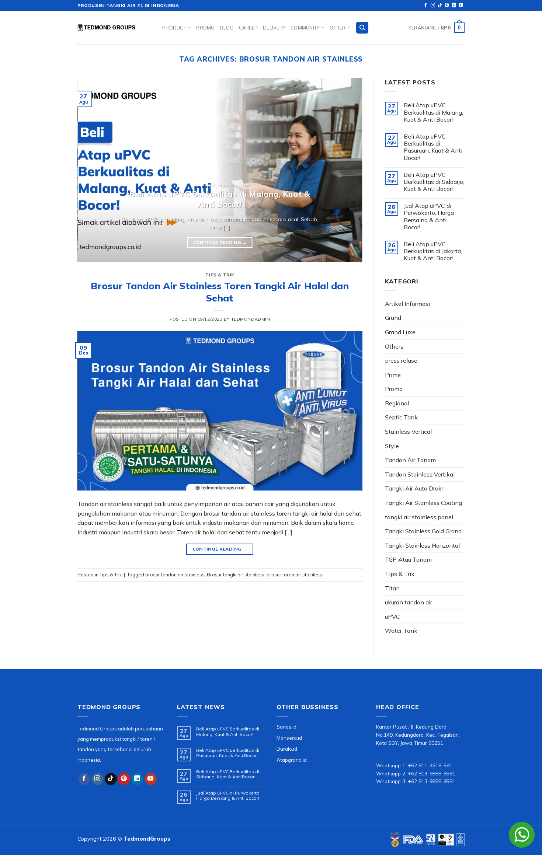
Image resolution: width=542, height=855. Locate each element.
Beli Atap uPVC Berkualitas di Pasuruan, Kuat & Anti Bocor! (433, 147)
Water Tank (401, 630)
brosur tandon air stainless (175, 574)
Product (174, 28)
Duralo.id (287, 749)
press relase (401, 360)
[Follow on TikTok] (440, 5)
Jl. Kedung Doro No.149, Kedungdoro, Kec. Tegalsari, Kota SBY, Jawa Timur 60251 (418, 734)
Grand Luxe (400, 332)
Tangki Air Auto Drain (414, 488)
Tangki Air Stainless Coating (423, 502)
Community (305, 28)
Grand (393, 317)
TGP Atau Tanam (408, 559)
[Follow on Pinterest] (447, 5)
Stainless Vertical (408, 431)
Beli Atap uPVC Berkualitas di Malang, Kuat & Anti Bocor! (433, 112)
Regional (397, 403)
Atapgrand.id (292, 760)
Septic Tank (401, 417)
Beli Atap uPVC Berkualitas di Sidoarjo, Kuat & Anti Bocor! (434, 181)
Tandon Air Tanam (410, 460)
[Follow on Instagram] (433, 5)
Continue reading (220, 242)
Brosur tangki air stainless (235, 574)
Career (248, 28)
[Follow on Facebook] (425, 5)
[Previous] (92, 169)
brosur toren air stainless (294, 574)
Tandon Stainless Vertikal (420, 474)
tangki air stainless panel (419, 517)
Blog (227, 28)
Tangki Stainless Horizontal (422, 545)
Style (392, 446)
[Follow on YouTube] (461, 5)
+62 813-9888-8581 (431, 773)
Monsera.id (289, 737)
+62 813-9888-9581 (431, 781)
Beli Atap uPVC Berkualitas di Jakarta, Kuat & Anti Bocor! (433, 251)
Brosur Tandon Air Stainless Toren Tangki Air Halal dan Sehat (220, 292)
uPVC (392, 616)
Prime (393, 374)
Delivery (274, 28)
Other (337, 28)
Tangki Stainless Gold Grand (423, 531)
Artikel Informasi (407, 303)
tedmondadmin (250, 319)
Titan (392, 588)
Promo (205, 28)
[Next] (347, 169)
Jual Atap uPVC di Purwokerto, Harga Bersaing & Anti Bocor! (429, 216)
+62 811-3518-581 (430, 765)
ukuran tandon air (408, 602)
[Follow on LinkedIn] (454, 5)
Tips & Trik (219, 275)
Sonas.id (286, 726)
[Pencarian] (362, 28)
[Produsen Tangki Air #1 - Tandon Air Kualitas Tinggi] (114, 27)
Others (394, 346)
